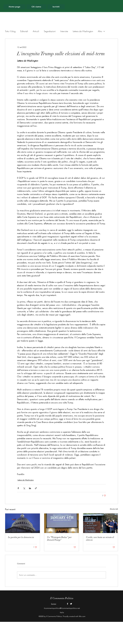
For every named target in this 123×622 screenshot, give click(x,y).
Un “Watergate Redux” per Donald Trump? (59, 538)
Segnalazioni (50, 31)
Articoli (36, 31)
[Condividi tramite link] (36, 488)
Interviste (64, 31)
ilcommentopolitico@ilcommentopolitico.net (62, 608)
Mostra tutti (114, 509)
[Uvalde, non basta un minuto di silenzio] (100, 523)
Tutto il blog (10, 31)
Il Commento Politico (61, 598)
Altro (100, 31)
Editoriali (24, 31)
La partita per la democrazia (21, 537)
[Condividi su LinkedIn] (30, 488)
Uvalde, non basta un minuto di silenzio (100, 538)
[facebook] (67, 604)
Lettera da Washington (83, 31)
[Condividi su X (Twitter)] (24, 488)
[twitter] (71, 604)
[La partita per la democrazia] (22, 523)
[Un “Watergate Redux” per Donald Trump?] (61, 523)
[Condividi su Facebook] (18, 488)
